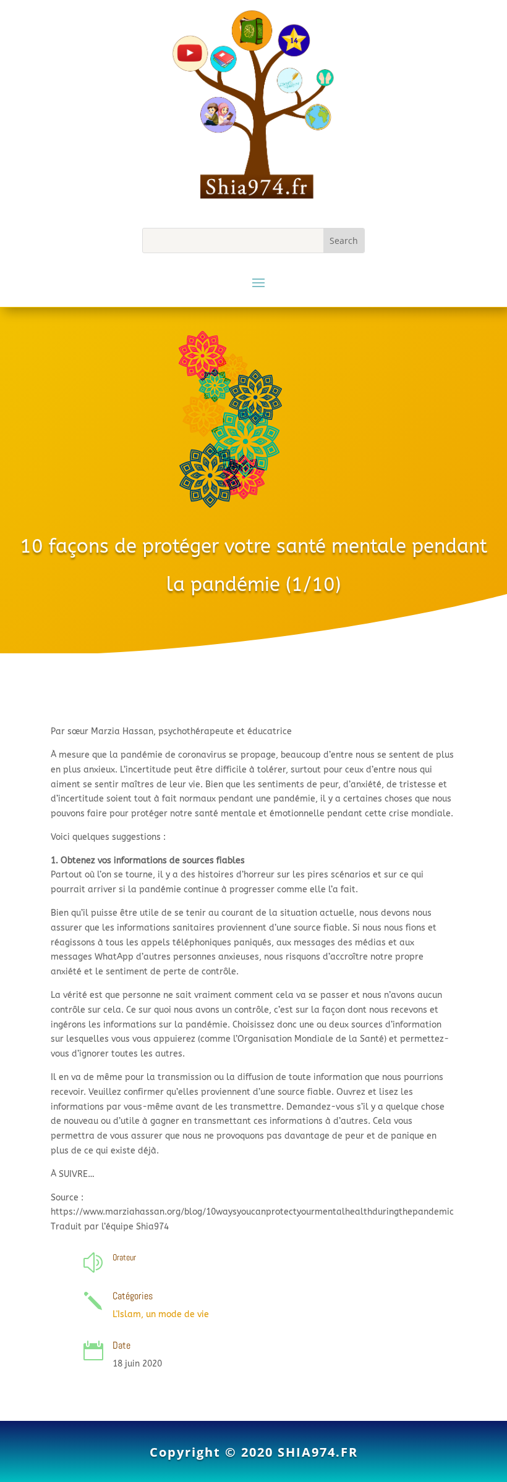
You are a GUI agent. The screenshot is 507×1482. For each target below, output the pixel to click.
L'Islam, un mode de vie (161, 1314)
